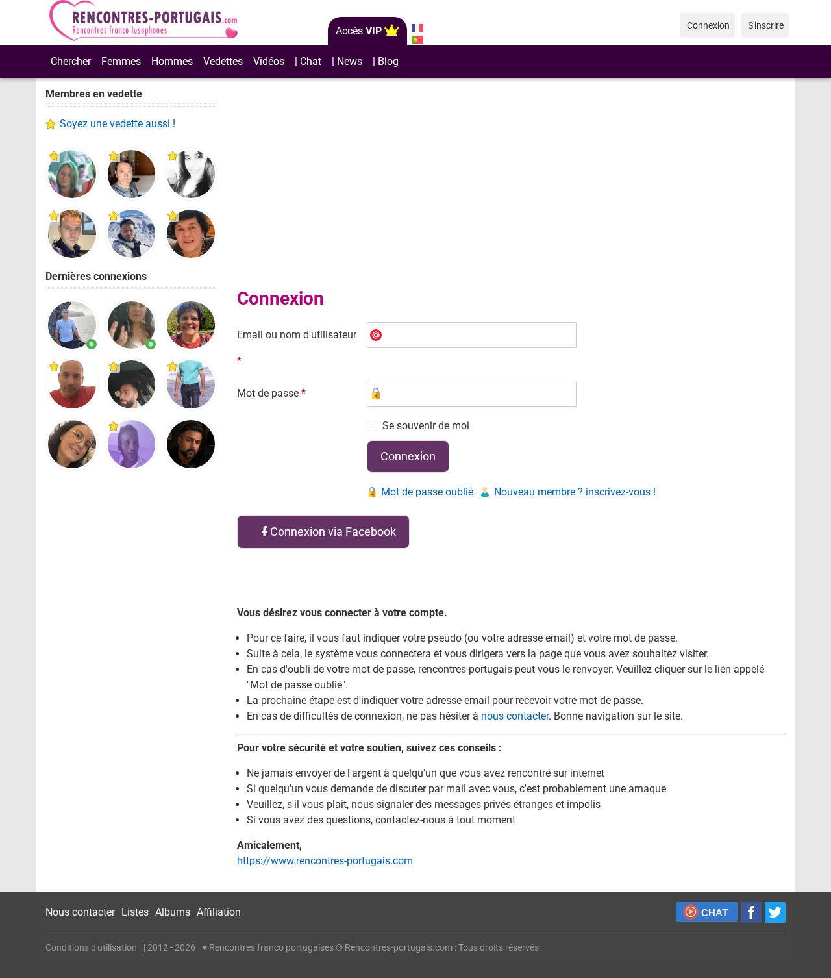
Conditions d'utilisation (91, 947)
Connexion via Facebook (333, 531)
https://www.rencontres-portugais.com (325, 861)
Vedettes (223, 61)
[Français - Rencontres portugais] (417, 28)
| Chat (308, 61)
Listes (135, 912)
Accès (359, 31)
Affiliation (219, 912)
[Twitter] (775, 912)
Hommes (172, 61)
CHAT (714, 912)
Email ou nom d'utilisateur (296, 348)
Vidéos (268, 61)
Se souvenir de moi (425, 426)
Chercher (71, 61)
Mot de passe (271, 393)
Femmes (121, 61)
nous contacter (515, 716)
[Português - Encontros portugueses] (417, 39)
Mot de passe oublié (427, 492)
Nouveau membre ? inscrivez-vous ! (575, 492)
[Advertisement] (131, 682)
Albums (172, 912)
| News (347, 61)
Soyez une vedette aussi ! (117, 124)
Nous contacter (80, 912)
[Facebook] (751, 912)
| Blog (386, 61)
